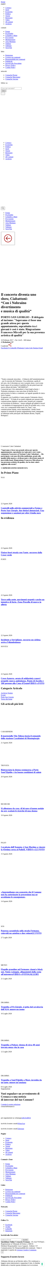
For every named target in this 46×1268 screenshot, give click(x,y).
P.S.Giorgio (9, 38)
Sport (7, 10)
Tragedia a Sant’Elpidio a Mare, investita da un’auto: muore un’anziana (21, 1081)
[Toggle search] (3, 208)
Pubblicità (8, 61)
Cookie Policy (10, 67)
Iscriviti (25, 1240)
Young (7, 16)
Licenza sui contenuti (12, 57)
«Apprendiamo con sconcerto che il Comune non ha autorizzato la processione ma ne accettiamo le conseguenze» (21, 894)
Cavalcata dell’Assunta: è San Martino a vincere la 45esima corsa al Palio (23, 848)
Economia (9, 12)
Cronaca (8, 8)
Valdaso (8, 44)
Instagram (8, 1231)
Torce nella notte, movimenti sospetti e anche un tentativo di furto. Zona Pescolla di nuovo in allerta (22, 602)
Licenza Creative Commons (26, 1250)
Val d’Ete (8, 48)
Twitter (7, 1227)
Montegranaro (10, 40)
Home (3, 2)
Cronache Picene (11, 75)
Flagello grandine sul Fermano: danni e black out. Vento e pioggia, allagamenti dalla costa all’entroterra (22, 971)
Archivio (8, 24)
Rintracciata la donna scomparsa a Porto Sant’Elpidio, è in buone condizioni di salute (21, 771)
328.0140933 (26, 1118)
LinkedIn (8, 1229)
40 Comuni (9, 157)
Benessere (9, 18)
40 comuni (9, 22)
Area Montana (10, 42)
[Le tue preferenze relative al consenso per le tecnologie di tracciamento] (42, 1264)
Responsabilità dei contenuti (15, 59)
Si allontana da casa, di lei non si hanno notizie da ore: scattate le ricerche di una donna (22, 809)
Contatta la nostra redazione (10, 1104)
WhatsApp (21, 1123)
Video (7, 20)
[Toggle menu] (3, 93)
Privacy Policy (10, 65)
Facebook (8, 1225)
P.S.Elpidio (9, 33)
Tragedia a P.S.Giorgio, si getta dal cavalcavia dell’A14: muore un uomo (22, 1008)
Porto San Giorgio (7, 697)
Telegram (20, 1129)
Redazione (9, 55)
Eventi (3, 695)
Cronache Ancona (11, 79)
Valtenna (8, 46)
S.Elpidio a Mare (11, 35)
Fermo (7, 31)
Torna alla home (6, 699)
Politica (8, 14)
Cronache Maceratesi (12, 77)
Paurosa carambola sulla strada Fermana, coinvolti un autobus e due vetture (21, 932)
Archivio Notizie (7, 693)
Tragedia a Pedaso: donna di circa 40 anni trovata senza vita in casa (20, 1046)
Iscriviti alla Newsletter (13, 63)
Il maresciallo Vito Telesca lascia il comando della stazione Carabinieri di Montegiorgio (21, 737)
